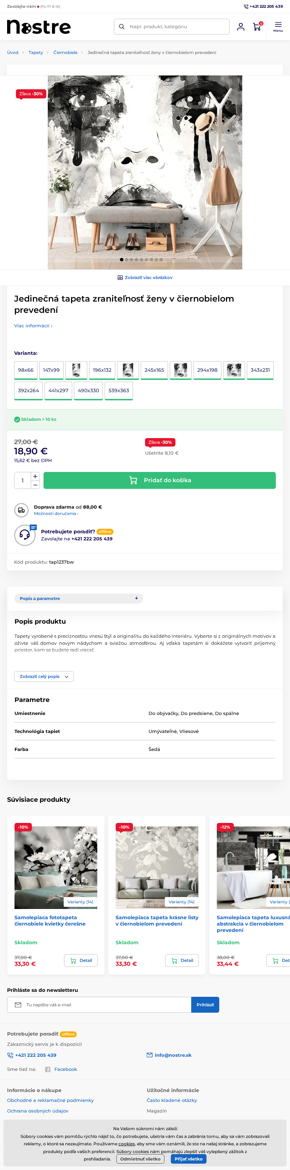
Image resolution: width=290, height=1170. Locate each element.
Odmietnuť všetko (140, 1159)
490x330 (88, 390)
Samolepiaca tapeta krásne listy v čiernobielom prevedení (157, 920)
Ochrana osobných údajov (37, 1111)
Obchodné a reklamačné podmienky (50, 1100)
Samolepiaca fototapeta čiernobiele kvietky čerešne (50, 920)
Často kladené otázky (172, 1100)
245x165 (154, 370)
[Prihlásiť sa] (241, 27)
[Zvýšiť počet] (35, 476)
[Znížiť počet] (35, 484)
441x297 (58, 390)
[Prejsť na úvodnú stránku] (39, 27)
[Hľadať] (122, 27)
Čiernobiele (65, 52)
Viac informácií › (33, 325)
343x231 (260, 370)
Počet (22, 480)
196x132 (102, 370)
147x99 (51, 370)
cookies (126, 1143)
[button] (278, 26)
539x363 (119, 390)
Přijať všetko (189, 1159)
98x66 (26, 370)
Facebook (65, 1069)
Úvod (12, 52)
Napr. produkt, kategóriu (158, 26)
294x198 (207, 370)
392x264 (28, 390)
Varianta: (25, 353)
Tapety (36, 52)
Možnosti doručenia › (56, 513)
